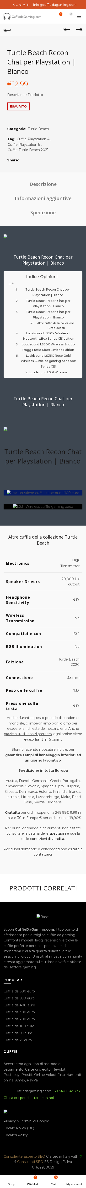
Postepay (12, 1075)
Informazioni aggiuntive (43, 198)
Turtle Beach (38, 129)
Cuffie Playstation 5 (24, 144)
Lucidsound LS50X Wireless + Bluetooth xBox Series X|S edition (48, 336)
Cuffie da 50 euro (18, 1033)
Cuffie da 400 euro (19, 1005)
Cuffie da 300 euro (19, 1012)
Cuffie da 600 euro (19, 991)
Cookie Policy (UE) (19, 1128)
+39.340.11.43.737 (66, 1091)
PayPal (32, 1080)
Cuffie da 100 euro (19, 1026)
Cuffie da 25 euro (18, 1040)
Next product (79, 29)
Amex (20, 1080)
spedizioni (57, 833)
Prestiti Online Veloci (38, 1075)
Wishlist (60, 14)
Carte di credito (38, 1069)
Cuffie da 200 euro (19, 1019)
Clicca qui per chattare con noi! (29, 1098)
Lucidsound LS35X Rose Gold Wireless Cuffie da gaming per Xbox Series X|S (48, 361)
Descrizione (43, 184)
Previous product (67, 29)
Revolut (58, 1069)
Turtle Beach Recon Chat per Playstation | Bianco (47, 292)
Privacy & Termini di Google (26, 1121)
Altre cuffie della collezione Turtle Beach (56, 325)
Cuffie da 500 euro (19, 998)
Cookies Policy (16, 1135)
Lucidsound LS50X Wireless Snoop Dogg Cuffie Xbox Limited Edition (48, 347)
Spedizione (43, 212)
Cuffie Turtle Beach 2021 (28, 150)
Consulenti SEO (30, 1162)
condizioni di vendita (47, 839)
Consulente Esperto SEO (24, 1156)
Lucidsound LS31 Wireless (48, 372)
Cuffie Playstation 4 (33, 139)
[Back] (7, 29)
